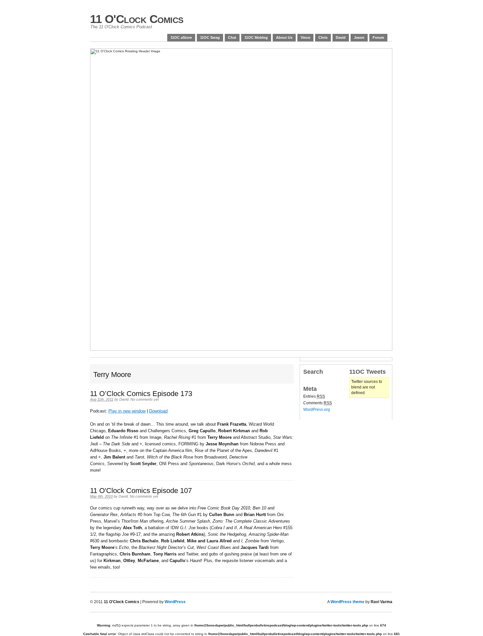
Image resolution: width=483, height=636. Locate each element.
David (341, 37)
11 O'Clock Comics (137, 18)
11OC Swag (210, 37)
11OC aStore (181, 37)
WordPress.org (316, 409)
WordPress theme (347, 602)
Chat (232, 37)
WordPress (175, 602)
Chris (323, 37)
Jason (359, 37)
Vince (305, 37)
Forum (378, 37)
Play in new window (127, 411)
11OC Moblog (256, 37)
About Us (284, 37)
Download (158, 411)
